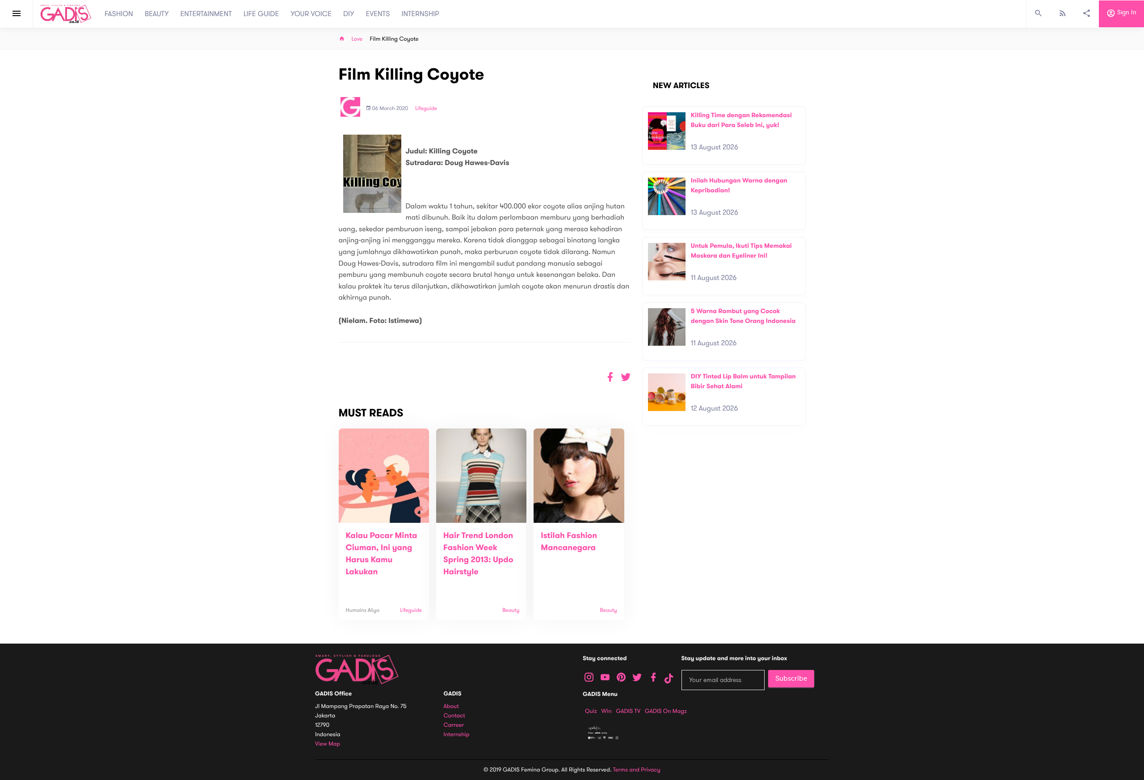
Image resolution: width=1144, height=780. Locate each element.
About (451, 706)
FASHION (119, 14)
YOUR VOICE (311, 14)
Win (606, 711)
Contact (454, 716)
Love (357, 39)
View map (327, 744)
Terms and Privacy (636, 770)
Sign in (1125, 12)
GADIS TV (628, 711)
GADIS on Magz (666, 711)
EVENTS (378, 14)
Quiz (591, 711)
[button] (625, 377)
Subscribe (791, 678)
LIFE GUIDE (261, 14)
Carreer (454, 725)
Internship (457, 735)
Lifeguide (426, 108)
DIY (348, 14)
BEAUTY (157, 14)
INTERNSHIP (420, 14)
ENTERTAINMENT (206, 14)
